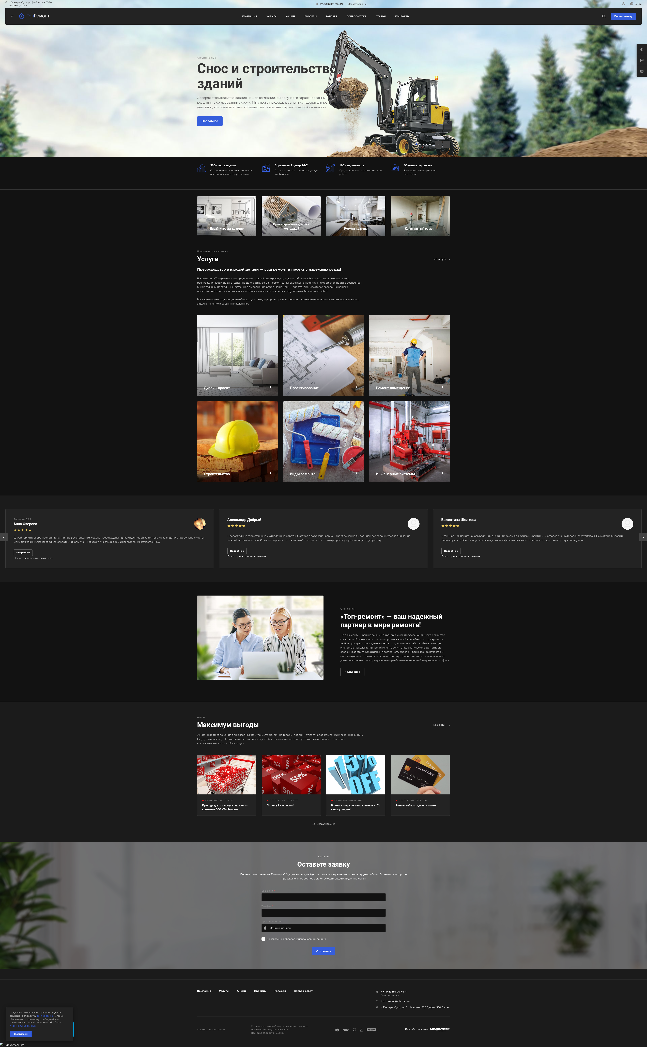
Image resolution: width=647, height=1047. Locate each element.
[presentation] (4, 541)
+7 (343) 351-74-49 (331, 4)
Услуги (224, 991)
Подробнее (210, 116)
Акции (241, 991)
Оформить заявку (243, 116)
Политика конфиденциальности (269, 1029)
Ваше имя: (268, 890)
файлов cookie (45, 1015)
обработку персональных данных (305, 939)
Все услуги (440, 259)
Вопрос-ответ (303, 991)
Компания (204, 991)
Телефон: (267, 906)
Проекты (260, 991)
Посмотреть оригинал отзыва (33, 558)
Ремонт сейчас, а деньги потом (416, 805)
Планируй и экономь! (280, 805)
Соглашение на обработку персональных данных (279, 1026)
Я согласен (21, 1034)
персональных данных (23, 1025)
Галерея (280, 991)
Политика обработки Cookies (267, 1032)
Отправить (323, 951)
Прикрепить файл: (272, 921)
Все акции (440, 724)
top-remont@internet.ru (395, 1001)
